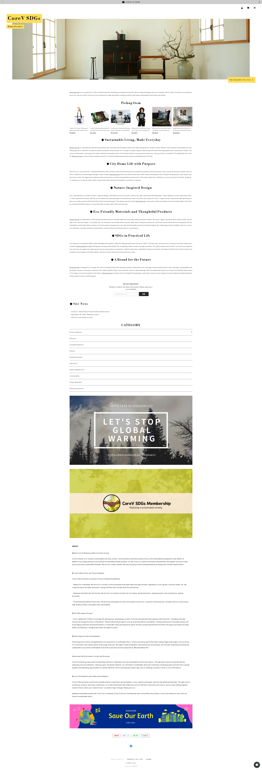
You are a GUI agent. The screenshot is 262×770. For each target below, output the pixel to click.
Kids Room (73, 363)
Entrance (73, 338)
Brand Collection (76, 332)
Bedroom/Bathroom (77, 370)
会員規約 (148, 759)
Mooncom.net (75, 92)
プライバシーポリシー (117, 759)
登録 (143, 294)
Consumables (74, 376)
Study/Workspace (76, 357)
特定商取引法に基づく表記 (135, 759)
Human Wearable (76, 382)
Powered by (129, 766)
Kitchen (72, 351)
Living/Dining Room (76, 345)
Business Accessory (77, 388)
